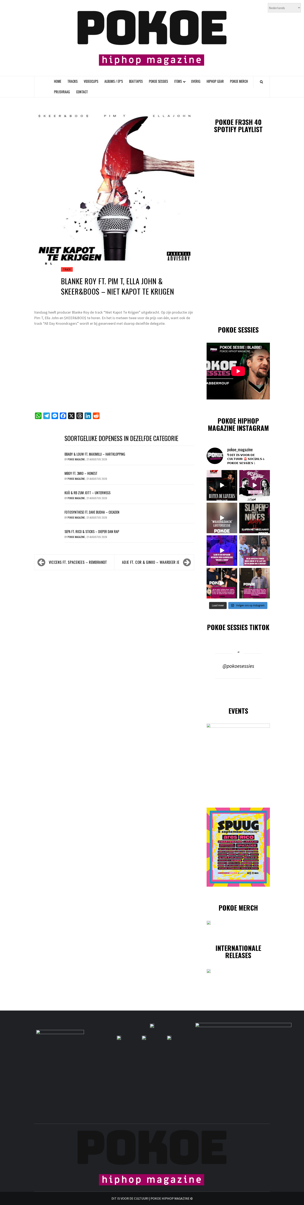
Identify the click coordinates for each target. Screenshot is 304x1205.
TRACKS (72, 81)
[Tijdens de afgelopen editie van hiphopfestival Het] (254, 550)
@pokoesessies (238, 666)
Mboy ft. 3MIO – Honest (81, 473)
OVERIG (195, 81)
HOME (57, 81)
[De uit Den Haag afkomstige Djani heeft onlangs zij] (222, 550)
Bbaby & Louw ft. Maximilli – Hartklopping (95, 454)
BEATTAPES (136, 81)
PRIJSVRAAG (62, 91)
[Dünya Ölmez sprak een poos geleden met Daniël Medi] (254, 485)
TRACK (67, 269)
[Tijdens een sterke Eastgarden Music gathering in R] (222, 583)
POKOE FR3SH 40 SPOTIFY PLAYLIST (238, 125)
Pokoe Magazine (76, 459)
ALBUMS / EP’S (113, 81)
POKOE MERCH (239, 81)
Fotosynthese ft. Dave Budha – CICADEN (92, 512)
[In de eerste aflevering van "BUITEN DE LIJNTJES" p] (222, 485)
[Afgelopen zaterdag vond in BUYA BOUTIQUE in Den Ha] (254, 583)
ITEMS (178, 81)
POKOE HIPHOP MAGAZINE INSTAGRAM (238, 424)
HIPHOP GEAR (215, 81)
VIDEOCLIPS (91, 81)
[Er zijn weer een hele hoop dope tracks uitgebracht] (254, 518)
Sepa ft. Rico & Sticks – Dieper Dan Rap (92, 531)
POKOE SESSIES (158, 81)
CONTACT (82, 91)
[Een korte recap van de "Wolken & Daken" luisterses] (222, 518)
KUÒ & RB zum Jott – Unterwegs (87, 492)
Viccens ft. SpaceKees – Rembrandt (78, 562)
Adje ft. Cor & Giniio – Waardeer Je (150, 562)
